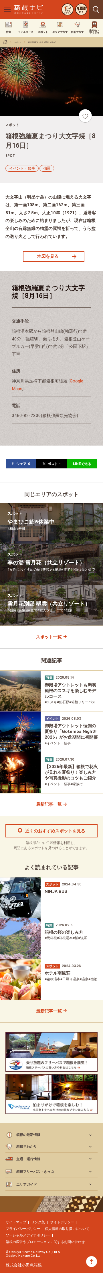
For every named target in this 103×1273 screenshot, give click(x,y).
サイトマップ (16, 1222)
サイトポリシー (62, 1222)
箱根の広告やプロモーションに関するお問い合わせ (45, 1242)
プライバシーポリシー (23, 1229)
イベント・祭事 (22, 168)
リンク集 (38, 1222)
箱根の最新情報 (28, 1135)
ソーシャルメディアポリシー (28, 1235)
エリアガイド (26, 1184)
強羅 (47, 168)
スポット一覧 (49, 636)
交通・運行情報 (28, 1159)
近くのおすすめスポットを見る (55, 830)
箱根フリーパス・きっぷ (35, 1172)
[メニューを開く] (7, 9)
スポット (17, 42)
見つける (96, 9)
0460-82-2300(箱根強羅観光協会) (45, 415)
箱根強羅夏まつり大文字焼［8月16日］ (43, 42)
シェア (23, 464)
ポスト (54, 464)
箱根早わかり (26, 1146)
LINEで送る (82, 464)
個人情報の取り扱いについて (67, 1229)
